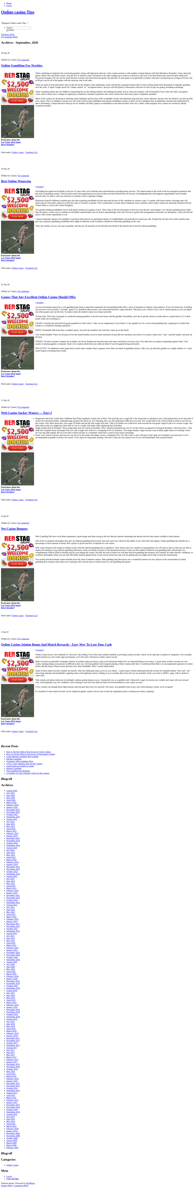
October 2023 (12, 871)
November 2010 (13, 1107)
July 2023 (10, 879)
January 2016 (12, 1081)
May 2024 (10, 855)
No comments (23, 60)
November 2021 (13, 926)
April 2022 (10, 914)
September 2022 (13, 902)
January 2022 (12, 921)
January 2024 (12, 864)
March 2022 (11, 917)
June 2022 (10, 910)
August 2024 (11, 848)
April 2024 (10, 857)
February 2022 (12, 919)
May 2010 (10, 1121)
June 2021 (10, 938)
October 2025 (12, 814)
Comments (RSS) (21, 1186)
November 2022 (13, 898)
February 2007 (12, 1148)
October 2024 (12, 843)
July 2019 (10, 993)
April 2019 (10, 1000)
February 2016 (12, 1079)
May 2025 (10, 826)
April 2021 (10, 943)
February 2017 (12, 1059)
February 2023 (12, 891)
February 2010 (12, 1129)
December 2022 (13, 895)
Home (8, 3)
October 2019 (12, 986)
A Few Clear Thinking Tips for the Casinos (24, 764)
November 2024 (13, 841)
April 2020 (10, 971)
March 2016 (11, 1076)
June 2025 (10, 824)
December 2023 (13, 867)
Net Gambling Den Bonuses (18, 771)
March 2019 (11, 1002)
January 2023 (12, 893)
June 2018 (10, 1024)
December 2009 (13, 1133)
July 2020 (10, 964)
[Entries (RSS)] (8, 34)
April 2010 (10, 1124)
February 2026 (12, 805)
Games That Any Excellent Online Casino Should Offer (38, 297)
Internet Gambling (14, 759)
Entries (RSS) (7, 1186)
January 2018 (12, 1036)
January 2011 (11, 1102)
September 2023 (13, 874)
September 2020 (13, 960)
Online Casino (18, 152)
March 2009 (11, 1143)
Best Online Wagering (16, 181)
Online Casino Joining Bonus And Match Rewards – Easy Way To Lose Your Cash (56, 644)
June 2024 (10, 852)
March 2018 (11, 1031)
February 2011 (12, 1100)
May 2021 (10, 940)
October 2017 (12, 1043)
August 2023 (11, 876)
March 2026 (11, 802)
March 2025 (11, 831)
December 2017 (13, 1038)
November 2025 (13, 812)
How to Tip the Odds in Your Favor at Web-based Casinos (30, 754)
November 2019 (13, 983)
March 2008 (11, 1145)
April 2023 (10, 886)
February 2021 (12, 948)
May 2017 (10, 1055)
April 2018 (10, 1029)
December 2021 (13, 924)
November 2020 (13, 955)
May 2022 (10, 912)
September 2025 (13, 817)
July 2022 (10, 907)
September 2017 (13, 1045)
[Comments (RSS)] (9, 37)
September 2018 (13, 1017)
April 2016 (10, 1074)
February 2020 (12, 976)
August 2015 (11, 1093)
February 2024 (12, 862)
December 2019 (13, 981)
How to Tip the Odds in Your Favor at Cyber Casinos (28, 752)
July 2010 (10, 1117)
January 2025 (12, 836)
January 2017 (12, 1062)
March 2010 (11, 1126)
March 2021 (11, 945)
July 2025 (10, 821)
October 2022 (12, 900)
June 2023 (10, 881)
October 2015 (12, 1088)
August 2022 (11, 905)
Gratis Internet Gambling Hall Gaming (22, 756)
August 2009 (11, 1140)
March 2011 (11, 1098)
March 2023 (11, 888)
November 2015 (13, 1086)
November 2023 (13, 869)
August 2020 (11, 962)
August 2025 (11, 819)
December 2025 (13, 810)
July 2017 (10, 1050)
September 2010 (13, 1112)
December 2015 (13, 1083)
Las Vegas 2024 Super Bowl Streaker (11, 143)
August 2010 (11, 1114)
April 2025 (10, 829)
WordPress (30, 1183)
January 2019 (12, 1007)
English (40, 187)
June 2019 (10, 995)
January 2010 (12, 1131)
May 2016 (10, 1071)
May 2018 (10, 1026)
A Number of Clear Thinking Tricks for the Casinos (27, 773)
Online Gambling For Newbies (21, 65)
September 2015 (13, 1090)
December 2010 (13, 1105)
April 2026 (10, 800)
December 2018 (13, 1010)
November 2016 (13, 1067)
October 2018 (12, 1014)
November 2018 (13, 1012)
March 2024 (11, 860)
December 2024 (13, 838)
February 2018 (12, 1033)
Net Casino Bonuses (14, 528)
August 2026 (11, 791)
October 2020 (12, 957)
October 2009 (12, 1138)
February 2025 (12, 833)
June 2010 (10, 1119)
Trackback (31, 152)
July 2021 (10, 936)
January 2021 (12, 950)
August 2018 (11, 1019)
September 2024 (13, 845)
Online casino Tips (17, 12)
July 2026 (10, 793)
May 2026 (10, 798)
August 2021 (11, 933)
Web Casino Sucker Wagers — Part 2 (26, 413)
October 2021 (12, 929)
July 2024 (10, 850)
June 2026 (10, 795)
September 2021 (13, 931)
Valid (12, 1179)
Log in (9, 5)
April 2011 (10, 1095)
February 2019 (12, 1005)
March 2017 (11, 1057)
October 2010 (12, 1109)
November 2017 (13, 1040)
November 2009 (13, 1136)
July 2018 (10, 1021)
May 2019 (10, 998)
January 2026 (12, 807)
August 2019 (11, 990)
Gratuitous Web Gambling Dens (19, 761)
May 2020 (10, 969)
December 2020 (13, 952)
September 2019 (13, 988)
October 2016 (12, 1069)
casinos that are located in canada (20, 766)
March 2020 (11, 974)
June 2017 (10, 1052)
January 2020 (12, 979)
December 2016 (13, 1064)
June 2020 (10, 967)
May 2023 (10, 883)
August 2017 (11, 1048)
